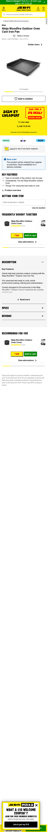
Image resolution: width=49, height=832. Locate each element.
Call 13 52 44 (24, 126)
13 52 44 (28, 3)
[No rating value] (7, 36)
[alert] (23, 163)
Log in (12, 149)
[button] (8, 8)
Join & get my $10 (21, 824)
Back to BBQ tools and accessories (17, 21)
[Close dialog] (36, 805)
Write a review (23, 36)
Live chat (25, 122)
